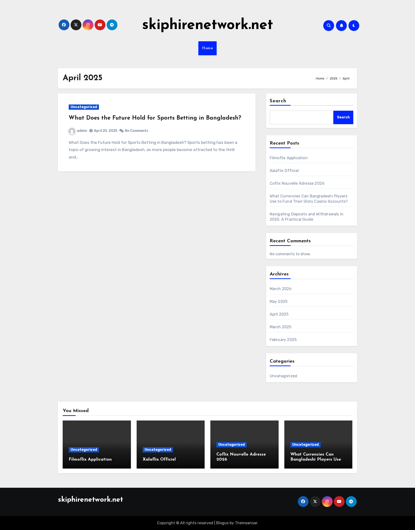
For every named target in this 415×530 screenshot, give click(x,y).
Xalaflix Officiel (284, 170)
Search (278, 101)
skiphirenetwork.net (207, 25)
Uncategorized (84, 107)
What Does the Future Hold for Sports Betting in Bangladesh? (155, 118)
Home (207, 48)
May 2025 (279, 301)
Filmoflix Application (289, 158)
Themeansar (246, 523)
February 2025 (283, 339)
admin (82, 131)
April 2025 (279, 314)
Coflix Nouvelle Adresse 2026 (297, 183)
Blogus (222, 523)
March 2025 (281, 327)
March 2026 (281, 288)
